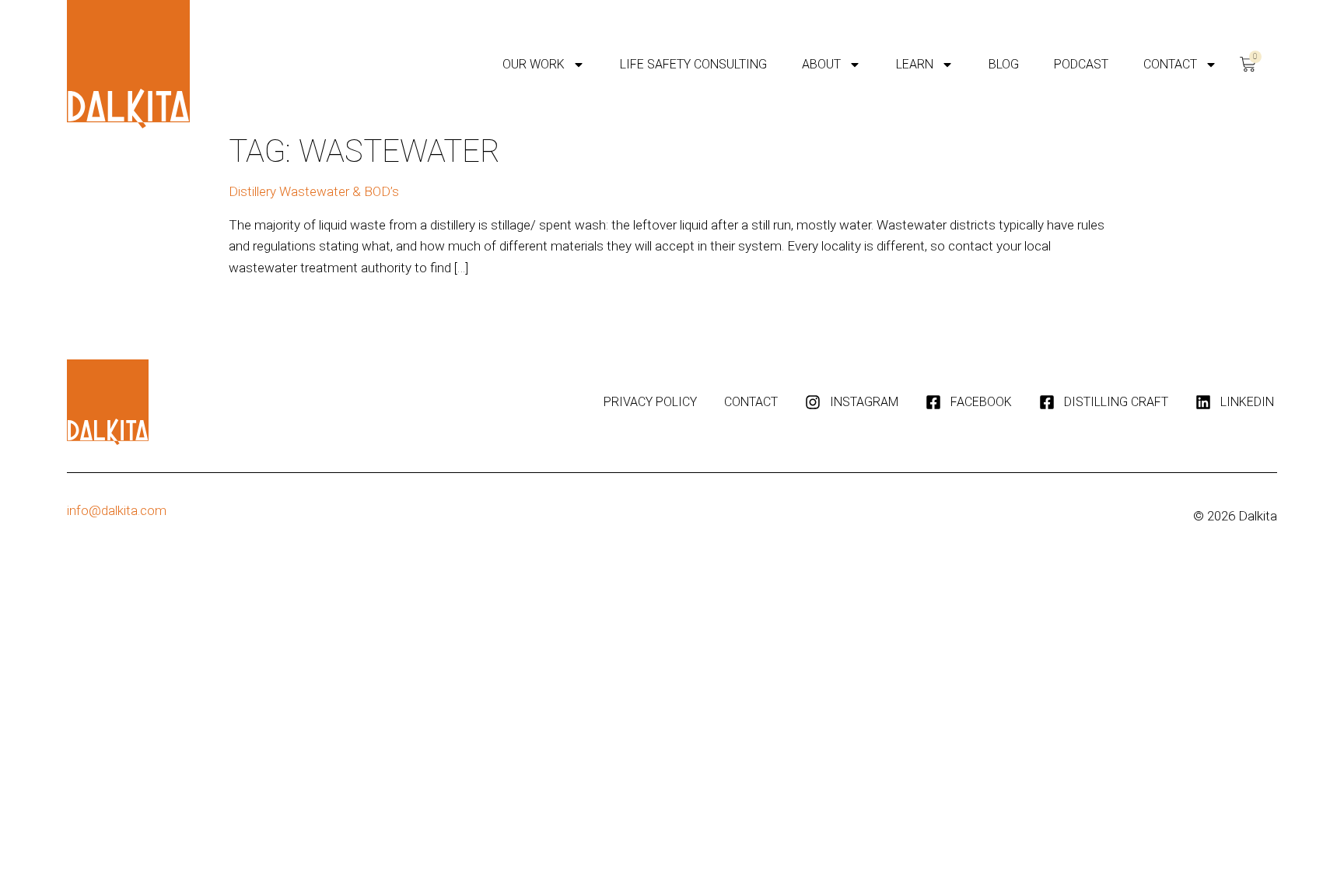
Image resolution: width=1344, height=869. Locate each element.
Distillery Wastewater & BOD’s (314, 191)
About (821, 64)
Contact (1170, 64)
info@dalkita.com (116, 510)
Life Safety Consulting (693, 64)
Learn (914, 64)
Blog (1004, 64)
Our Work (533, 64)
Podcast (1081, 64)
